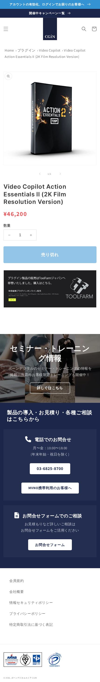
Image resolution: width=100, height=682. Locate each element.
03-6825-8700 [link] (50, 468)
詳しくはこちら (50, 388)
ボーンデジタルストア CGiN (24, 677)
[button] (6, 29)
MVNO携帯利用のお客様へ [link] (50, 488)
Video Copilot (49, 50)
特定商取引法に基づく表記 (31, 624)
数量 (7, 225)
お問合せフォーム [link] (50, 545)
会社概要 (16, 591)
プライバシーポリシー (27, 613)
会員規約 (16, 580)
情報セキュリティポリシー (31, 602)
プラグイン (26, 50)
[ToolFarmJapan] (50, 306)
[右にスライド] (60, 174)
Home (9, 50)
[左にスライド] (40, 174)
